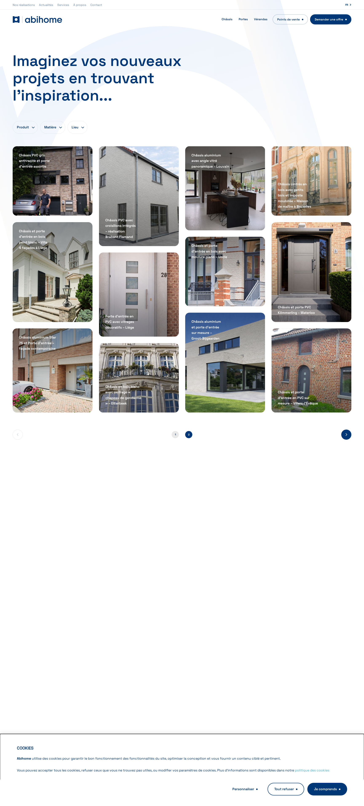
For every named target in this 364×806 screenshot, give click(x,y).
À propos (79, 5)
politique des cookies (312, 770)
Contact (96, 5)
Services (63, 5)
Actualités (46, 5)
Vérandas (260, 19)
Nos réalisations (24, 5)
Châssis (227, 19)
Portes (243, 19)
